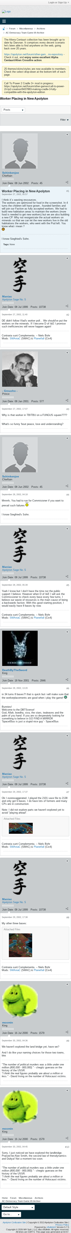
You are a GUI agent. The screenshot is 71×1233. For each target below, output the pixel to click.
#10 (67, 1147)
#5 (67, 585)
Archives (41, 28)
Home (5, 1198)
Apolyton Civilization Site (14, 1222)
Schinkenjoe (10, 172)
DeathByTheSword (14, 670)
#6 (67, 688)
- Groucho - (10, 390)
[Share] (67, 182)
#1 (67, 191)
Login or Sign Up (57, 2)
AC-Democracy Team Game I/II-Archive (25, 33)
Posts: (35, 183)
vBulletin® (51, 1227)
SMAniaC (15, 338)
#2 (67, 314)
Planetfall (39, 338)
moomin (7, 1022)
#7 (67, 792)
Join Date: (8, 183)
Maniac (7, 296)
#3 (67, 409)
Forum (12, 28)
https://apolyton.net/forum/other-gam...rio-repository (33, 54)
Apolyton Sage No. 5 (14, 299)
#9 (67, 1041)
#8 (67, 917)
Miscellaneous (26, 28)
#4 (67, 494)
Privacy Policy (62, 1225)
